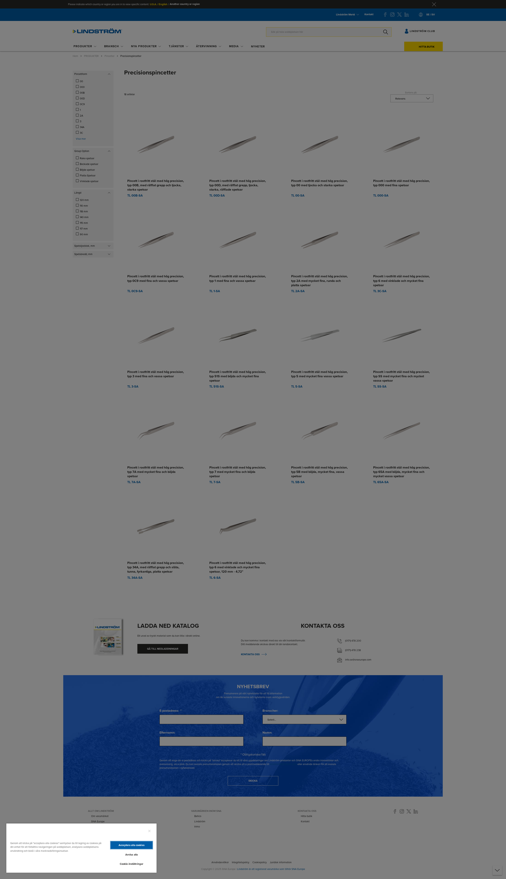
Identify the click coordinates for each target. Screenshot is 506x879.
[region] (81, 848)
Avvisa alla (131, 854)
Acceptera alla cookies (131, 845)
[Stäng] (149, 831)
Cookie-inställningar (131, 864)
